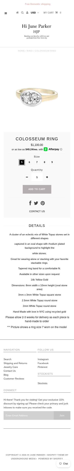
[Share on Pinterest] (43, 204)
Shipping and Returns (15, 363)
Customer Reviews (14, 378)
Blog (6, 374)
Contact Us (10, 370)
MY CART (52, 12)
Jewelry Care (11, 367)
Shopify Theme (56, 455)
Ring (30, 51)
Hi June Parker (36, 455)
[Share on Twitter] (36, 204)
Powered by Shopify (50, 459)
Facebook (43, 363)
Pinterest (42, 367)
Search (7, 359)
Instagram (43, 359)
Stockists (42, 383)
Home (21, 51)
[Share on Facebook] (30, 204)
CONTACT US (37, 211)
